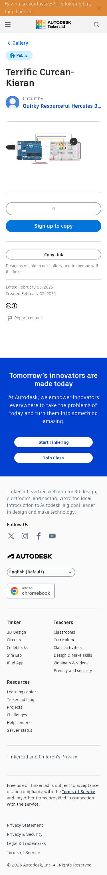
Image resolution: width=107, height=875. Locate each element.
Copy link (53, 255)
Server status (19, 730)
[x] (11, 536)
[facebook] (38, 536)
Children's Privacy (58, 757)
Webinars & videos (71, 663)
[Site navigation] (7, 24)
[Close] (99, 8)
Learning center (21, 692)
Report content (28, 318)
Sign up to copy (53, 225)
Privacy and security (73, 670)
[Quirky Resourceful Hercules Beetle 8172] (12, 102)
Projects (14, 707)
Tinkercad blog (20, 699)
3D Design (16, 632)
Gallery (20, 43)
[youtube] (52, 536)
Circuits (14, 640)
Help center (18, 722)
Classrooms (64, 632)
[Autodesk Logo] (30, 556)
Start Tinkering (54, 442)
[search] (96, 24)
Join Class (53, 458)
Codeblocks (17, 647)
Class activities (68, 647)
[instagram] (25, 536)
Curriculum (64, 640)
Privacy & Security (25, 834)
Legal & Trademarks (26, 843)
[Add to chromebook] (31, 590)
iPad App (15, 663)
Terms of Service (78, 792)
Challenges (17, 715)
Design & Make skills (73, 655)
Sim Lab (14, 655)
